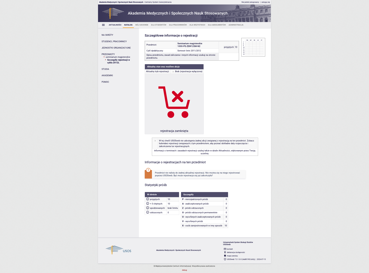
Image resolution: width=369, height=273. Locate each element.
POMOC (105, 82)
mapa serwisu (232, 256)
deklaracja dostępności (236, 252)
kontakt (230, 249)
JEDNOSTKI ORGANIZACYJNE (116, 48)
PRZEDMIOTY (108, 54)
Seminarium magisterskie (118, 57)
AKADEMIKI (107, 75)
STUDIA (105, 69)
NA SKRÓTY (107, 35)
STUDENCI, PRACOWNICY (114, 41)
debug (184, 270)
